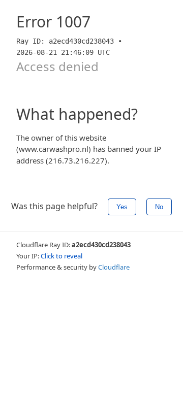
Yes (122, 207)
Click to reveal (61, 255)
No (159, 207)
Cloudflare (114, 267)
